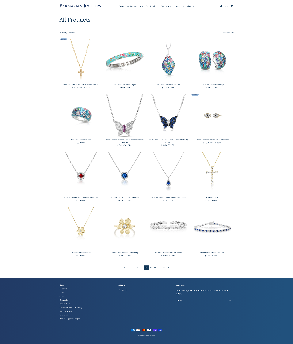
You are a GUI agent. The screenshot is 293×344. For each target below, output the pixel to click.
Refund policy (65, 315)
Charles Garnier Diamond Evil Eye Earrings (212, 140)
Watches (165, 6)
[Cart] (232, 6)
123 (164, 268)
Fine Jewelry (151, 6)
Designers (178, 6)
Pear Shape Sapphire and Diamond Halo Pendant (168, 197)
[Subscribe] (230, 300)
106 (151, 268)
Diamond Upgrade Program (70, 319)
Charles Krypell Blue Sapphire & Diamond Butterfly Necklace (168, 141)
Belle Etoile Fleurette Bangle (125, 85)
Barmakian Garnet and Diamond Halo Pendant (81, 197)
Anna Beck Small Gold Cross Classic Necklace (80, 85)
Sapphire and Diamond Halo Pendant (124, 197)
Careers (62, 296)
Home (62, 285)
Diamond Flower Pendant (81, 253)
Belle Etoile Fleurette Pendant (168, 85)
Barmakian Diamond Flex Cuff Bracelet (168, 253)
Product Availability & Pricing (71, 307)
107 (155, 268)
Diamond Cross (212, 197)
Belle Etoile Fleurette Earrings (212, 85)
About (190, 6)
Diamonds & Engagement (130, 6)
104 (142, 268)
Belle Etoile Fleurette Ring (81, 140)
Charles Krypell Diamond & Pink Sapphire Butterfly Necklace (124, 141)
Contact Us (64, 300)
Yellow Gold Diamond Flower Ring (124, 253)
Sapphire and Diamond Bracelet (212, 253)
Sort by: (64, 33)
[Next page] (168, 267)
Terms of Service (66, 311)
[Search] (221, 6)
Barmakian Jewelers (149, 335)
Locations (63, 289)
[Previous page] (125, 267)
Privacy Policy (65, 304)
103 (138, 268)
